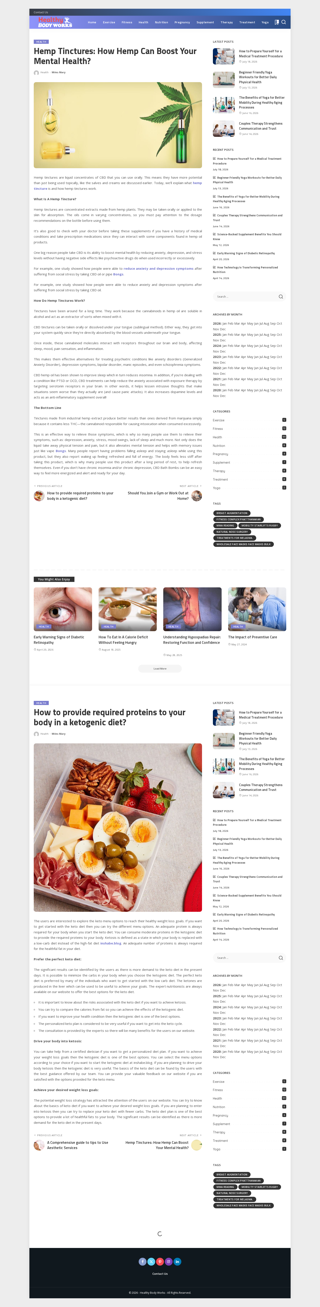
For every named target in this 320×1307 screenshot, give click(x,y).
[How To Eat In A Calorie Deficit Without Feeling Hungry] (128, 609)
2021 (217, 379)
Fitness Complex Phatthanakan (239, 519)
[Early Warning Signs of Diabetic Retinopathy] (63, 609)
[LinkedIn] (177, 1262)
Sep (273, 368)
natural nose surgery (232, 531)
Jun (256, 323)
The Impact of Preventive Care (252, 637)
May (250, 323)
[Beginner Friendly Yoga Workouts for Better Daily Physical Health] (224, 80)
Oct (279, 345)
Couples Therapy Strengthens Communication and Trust (261, 126)
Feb (230, 323)
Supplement (221, 462)
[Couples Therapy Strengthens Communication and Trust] (224, 128)
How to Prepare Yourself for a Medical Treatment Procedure (261, 54)
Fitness (218, 429)
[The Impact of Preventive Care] (257, 609)
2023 (217, 356)
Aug (266, 334)
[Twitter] (151, 1262)
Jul (261, 323)
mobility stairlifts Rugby (260, 525)
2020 (217, 390)
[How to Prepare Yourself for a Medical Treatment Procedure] (224, 56)
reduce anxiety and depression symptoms (159, 268)
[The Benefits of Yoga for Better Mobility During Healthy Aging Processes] (224, 105)
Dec (223, 373)
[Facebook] (143, 1262)
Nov (216, 351)
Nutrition (219, 446)
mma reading (225, 525)
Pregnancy (220, 454)
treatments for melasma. (235, 537)
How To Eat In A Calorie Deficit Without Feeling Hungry (123, 639)
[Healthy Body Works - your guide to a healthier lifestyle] (53, 22)
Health (41, 41)
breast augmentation (232, 513)
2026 (217, 323)
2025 (217, 334)
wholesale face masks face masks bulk (244, 544)
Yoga (216, 488)
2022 (217, 368)
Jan (224, 323)
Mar (237, 323)
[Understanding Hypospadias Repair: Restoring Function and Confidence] (192, 609)
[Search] (283, 22)
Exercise (218, 420)
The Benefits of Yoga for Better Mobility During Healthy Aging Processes (262, 102)
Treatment (220, 479)
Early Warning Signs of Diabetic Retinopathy (246, 253)
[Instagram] (169, 1262)
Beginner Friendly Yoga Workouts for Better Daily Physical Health (258, 77)
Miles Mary (59, 72)
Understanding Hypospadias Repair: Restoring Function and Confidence (192, 639)
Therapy (219, 471)
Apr (243, 323)
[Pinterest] (160, 1262)
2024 (217, 345)
